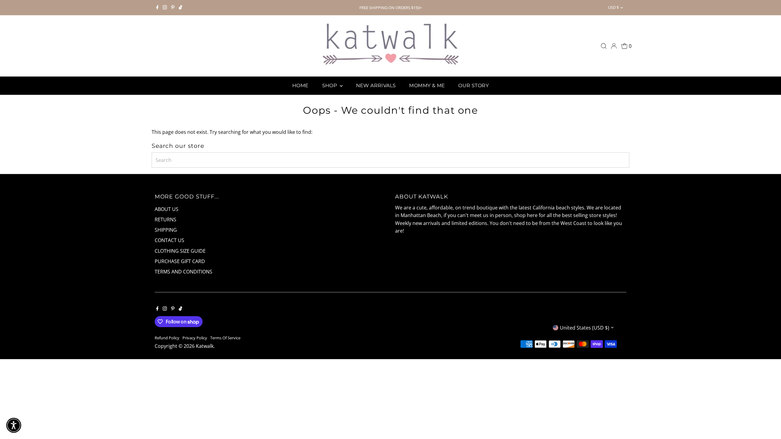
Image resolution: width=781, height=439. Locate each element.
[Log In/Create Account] (614, 46)
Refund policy (167, 338)
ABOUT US (166, 209)
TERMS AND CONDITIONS (183, 271)
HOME (300, 85)
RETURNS (165, 219)
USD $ (613, 7)
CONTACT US (169, 240)
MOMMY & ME (427, 85)
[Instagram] (164, 7)
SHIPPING (166, 230)
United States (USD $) (584, 327)
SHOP (330, 85)
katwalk (205, 346)
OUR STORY (473, 85)
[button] (13, 425)
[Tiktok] (180, 7)
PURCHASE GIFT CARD (180, 261)
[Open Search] (603, 46)
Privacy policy (194, 338)
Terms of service (225, 338)
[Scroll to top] (769, 422)
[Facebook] (157, 7)
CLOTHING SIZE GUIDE (180, 251)
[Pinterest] (173, 7)
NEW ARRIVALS (376, 85)
